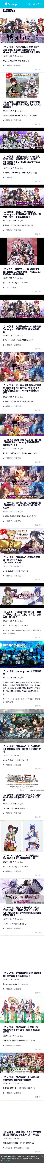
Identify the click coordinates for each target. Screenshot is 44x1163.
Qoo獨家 (27, 630)
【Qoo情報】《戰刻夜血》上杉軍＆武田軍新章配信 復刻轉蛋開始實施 (21, 1078)
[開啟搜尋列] (29, 4)
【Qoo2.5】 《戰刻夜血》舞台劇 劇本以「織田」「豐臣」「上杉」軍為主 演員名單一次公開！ (22, 614)
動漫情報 (8, 1148)
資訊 (14, 287)
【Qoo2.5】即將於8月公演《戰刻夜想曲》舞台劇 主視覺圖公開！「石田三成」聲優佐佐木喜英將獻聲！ (22, 272)
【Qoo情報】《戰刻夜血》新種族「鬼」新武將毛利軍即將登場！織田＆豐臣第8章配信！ (21, 1030)
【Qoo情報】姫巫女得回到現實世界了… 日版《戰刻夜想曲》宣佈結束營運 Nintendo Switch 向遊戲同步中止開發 (22, 50)
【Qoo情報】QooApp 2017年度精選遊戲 (22, 672)
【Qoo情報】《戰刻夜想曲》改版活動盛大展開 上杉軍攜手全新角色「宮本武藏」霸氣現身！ (22, 104)
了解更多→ (8, 1161)
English (8, 699)
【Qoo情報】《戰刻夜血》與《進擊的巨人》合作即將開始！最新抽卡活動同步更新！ (22, 749)
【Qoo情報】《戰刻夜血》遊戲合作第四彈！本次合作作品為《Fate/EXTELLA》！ (21, 560)
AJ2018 (8, 630)
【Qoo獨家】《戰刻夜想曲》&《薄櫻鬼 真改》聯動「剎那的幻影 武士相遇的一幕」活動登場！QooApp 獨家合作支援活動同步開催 (21, 160)
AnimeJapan (18, 630)
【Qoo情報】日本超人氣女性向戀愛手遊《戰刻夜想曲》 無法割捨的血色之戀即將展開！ (22, 505)
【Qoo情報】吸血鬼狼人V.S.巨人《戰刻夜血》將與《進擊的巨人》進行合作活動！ (22, 797)
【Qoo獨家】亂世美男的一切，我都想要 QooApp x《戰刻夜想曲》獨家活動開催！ (22, 329)
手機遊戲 (8, 65)
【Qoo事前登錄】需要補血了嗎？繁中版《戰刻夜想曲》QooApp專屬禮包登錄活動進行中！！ (22, 442)
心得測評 (29, 699)
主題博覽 (36, 630)
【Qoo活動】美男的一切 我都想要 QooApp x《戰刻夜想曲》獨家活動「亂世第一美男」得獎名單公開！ (22, 214)
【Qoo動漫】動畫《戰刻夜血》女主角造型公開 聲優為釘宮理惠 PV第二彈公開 (22, 1133)
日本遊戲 (17, 65)
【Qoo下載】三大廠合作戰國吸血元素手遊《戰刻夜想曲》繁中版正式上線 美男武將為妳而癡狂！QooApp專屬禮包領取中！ (22, 389)
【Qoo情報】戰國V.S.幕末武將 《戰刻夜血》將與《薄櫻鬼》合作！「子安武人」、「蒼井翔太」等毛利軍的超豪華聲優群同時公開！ (22, 911)
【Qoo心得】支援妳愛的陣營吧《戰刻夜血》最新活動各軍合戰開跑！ (22, 974)
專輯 (4, 633)
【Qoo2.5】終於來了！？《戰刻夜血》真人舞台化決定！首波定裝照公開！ (21, 857)
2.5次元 (8, 287)
